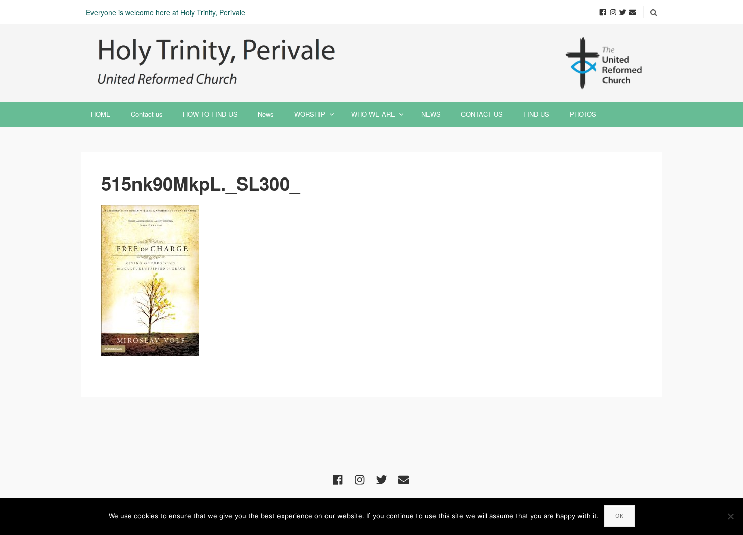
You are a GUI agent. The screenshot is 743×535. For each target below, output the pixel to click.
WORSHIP (310, 114)
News (266, 114)
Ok (619, 515)
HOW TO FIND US (210, 114)
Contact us (147, 114)
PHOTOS (583, 114)
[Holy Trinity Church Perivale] (371, 63)
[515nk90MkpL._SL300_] (371, 280)
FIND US (536, 114)
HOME (101, 114)
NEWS (431, 114)
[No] (730, 516)
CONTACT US (482, 114)
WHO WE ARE (373, 114)
